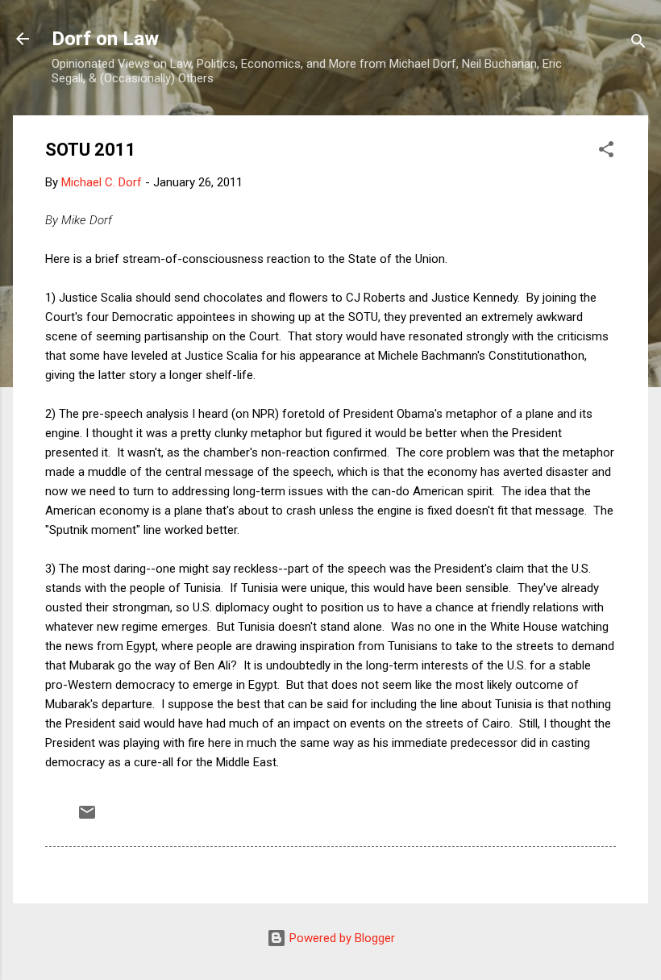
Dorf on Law (105, 38)
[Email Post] (87, 818)
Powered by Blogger (340, 938)
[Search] (638, 44)
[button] (606, 152)
